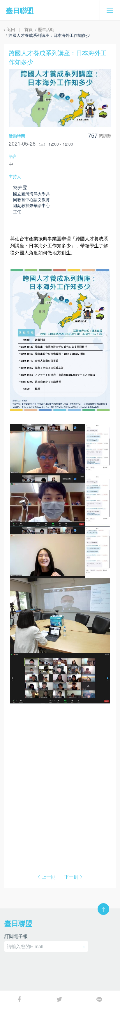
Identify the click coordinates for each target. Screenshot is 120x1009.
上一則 (49, 877)
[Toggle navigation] (110, 10)
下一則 (71, 877)
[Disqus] (60, 782)
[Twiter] (59, 999)
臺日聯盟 (20, 10)
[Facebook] (20, 999)
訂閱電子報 (16, 936)
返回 (10, 29)
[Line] (100, 999)
